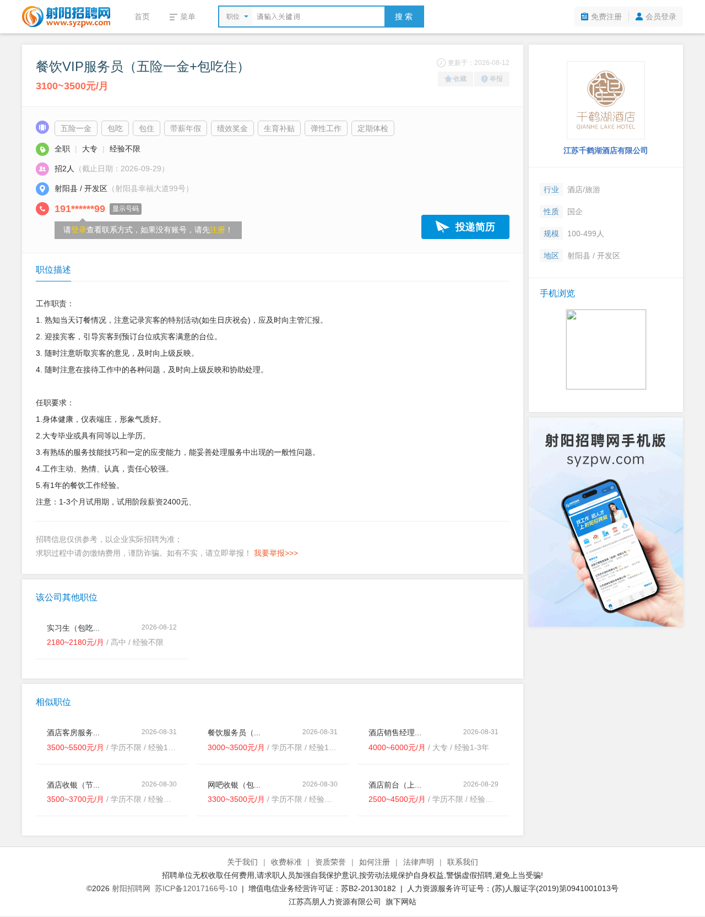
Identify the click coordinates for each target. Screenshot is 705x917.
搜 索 (404, 16)
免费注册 (606, 16)
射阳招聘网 (131, 888)
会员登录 (661, 16)
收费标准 (286, 862)
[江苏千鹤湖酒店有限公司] (606, 100)
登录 (78, 229)
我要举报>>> (276, 553)
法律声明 (418, 862)
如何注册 (374, 862)
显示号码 (125, 209)
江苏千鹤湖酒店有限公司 (605, 150)
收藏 (460, 79)
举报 (496, 79)
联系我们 (462, 862)
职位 (233, 16)
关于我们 (242, 862)
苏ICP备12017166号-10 (196, 888)
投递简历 (475, 226)
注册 (217, 229)
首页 (142, 16)
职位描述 (53, 269)
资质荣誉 (330, 862)
